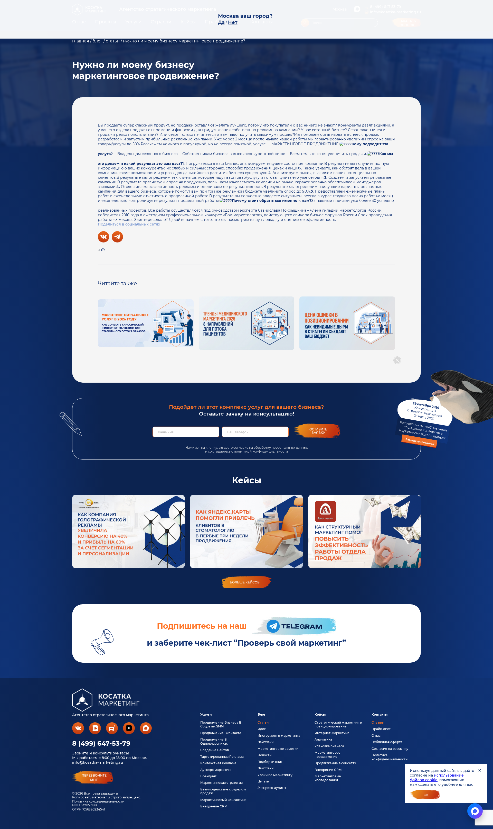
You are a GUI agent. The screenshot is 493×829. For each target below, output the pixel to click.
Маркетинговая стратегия (221, 783)
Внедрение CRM (213, 806)
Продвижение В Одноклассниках (213, 741)
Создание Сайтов (214, 750)
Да (221, 22)
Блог (262, 714)
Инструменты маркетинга (279, 735)
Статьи (263, 722)
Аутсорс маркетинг (216, 770)
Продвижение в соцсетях (335, 763)
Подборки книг (270, 762)
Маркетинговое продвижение (327, 754)
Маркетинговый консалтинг (223, 800)
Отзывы (378, 722)
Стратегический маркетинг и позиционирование (338, 724)
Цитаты (264, 781)
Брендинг (208, 776)
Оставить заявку (318, 431)
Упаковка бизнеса (329, 746)
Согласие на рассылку (390, 749)
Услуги (206, 714)
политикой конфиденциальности (261, 451)
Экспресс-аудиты (272, 788)
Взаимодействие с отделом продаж (223, 791)
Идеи (262, 729)
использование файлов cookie (437, 777)
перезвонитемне (94, 777)
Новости (264, 755)
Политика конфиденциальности (98, 801)
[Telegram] (117, 236)
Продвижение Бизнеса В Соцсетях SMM (220, 724)
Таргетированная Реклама (222, 757)
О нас (376, 735)
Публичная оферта (387, 742)
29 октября (423, 423)
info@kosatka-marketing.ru (97, 762)
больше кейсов (245, 582)
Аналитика (323, 739)
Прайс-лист (381, 729)
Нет (233, 22)
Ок (426, 795)
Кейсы (320, 714)
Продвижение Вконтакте (220, 733)
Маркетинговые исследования (328, 778)
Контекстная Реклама (218, 763)
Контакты (379, 714)
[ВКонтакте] (103, 236)
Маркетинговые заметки (278, 749)
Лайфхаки (265, 742)
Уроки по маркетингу (275, 775)
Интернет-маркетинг (332, 733)
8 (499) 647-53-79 (101, 743)
